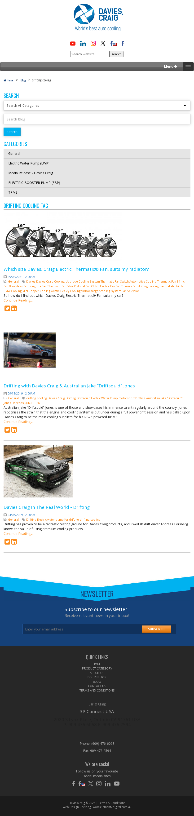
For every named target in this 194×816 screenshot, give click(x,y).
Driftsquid (84, 398)
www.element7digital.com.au (112, 807)
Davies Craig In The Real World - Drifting (47, 507)
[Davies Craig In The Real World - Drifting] (7, 543)
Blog (23, 80)
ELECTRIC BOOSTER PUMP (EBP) (34, 182)
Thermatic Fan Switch (115, 281)
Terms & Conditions (111, 803)
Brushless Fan (19, 286)
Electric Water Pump (105, 398)
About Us (97, 673)
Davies (31, 281)
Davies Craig (45, 281)
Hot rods (18, 403)
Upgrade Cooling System (83, 281)
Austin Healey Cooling (66, 291)
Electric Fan (108, 286)
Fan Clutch (93, 286)
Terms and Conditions (97, 690)
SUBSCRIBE (156, 629)
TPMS (13, 192)
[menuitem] (97, 664)
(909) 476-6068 (103, 743)
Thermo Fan (129, 286)
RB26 (36, 403)
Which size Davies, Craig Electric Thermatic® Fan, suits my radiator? (76, 269)
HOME (97, 664)
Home (9, 80)
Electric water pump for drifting (58, 519)
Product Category (97, 668)
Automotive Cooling (143, 281)
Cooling (60, 281)
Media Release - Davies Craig (30, 173)
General (14, 153)
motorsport (127, 398)
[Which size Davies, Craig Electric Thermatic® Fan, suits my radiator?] (7, 309)
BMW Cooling (13, 291)
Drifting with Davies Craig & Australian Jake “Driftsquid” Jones (69, 386)
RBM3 (29, 403)
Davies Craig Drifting (62, 398)
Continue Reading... (18, 300)
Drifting (140, 398)
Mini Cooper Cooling (36, 291)
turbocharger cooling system (101, 291)
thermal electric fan (172, 286)
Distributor (97, 677)
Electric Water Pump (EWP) (28, 163)
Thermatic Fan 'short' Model (66, 286)
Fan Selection (131, 291)
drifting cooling (148, 286)
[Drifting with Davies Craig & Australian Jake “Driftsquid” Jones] (7, 431)
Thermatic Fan (167, 281)
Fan (118, 286)
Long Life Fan (38, 286)
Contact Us (97, 686)
